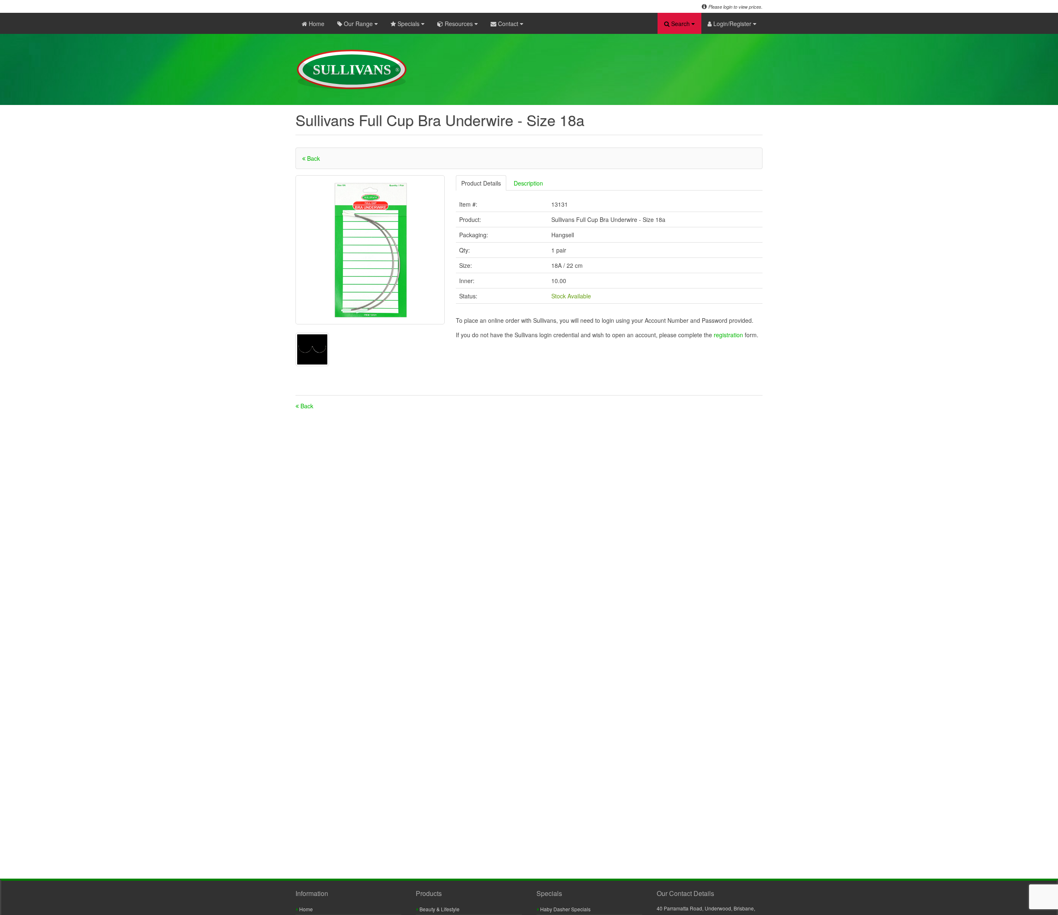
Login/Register (732, 23)
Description (528, 183)
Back (312, 158)
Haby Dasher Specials (565, 909)
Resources (458, 23)
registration (729, 335)
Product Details (481, 183)
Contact (508, 23)
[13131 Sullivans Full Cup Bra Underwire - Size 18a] (370, 250)
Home (315, 23)
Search (680, 23)
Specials (408, 23)
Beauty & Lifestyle (439, 909)
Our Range (358, 23)
